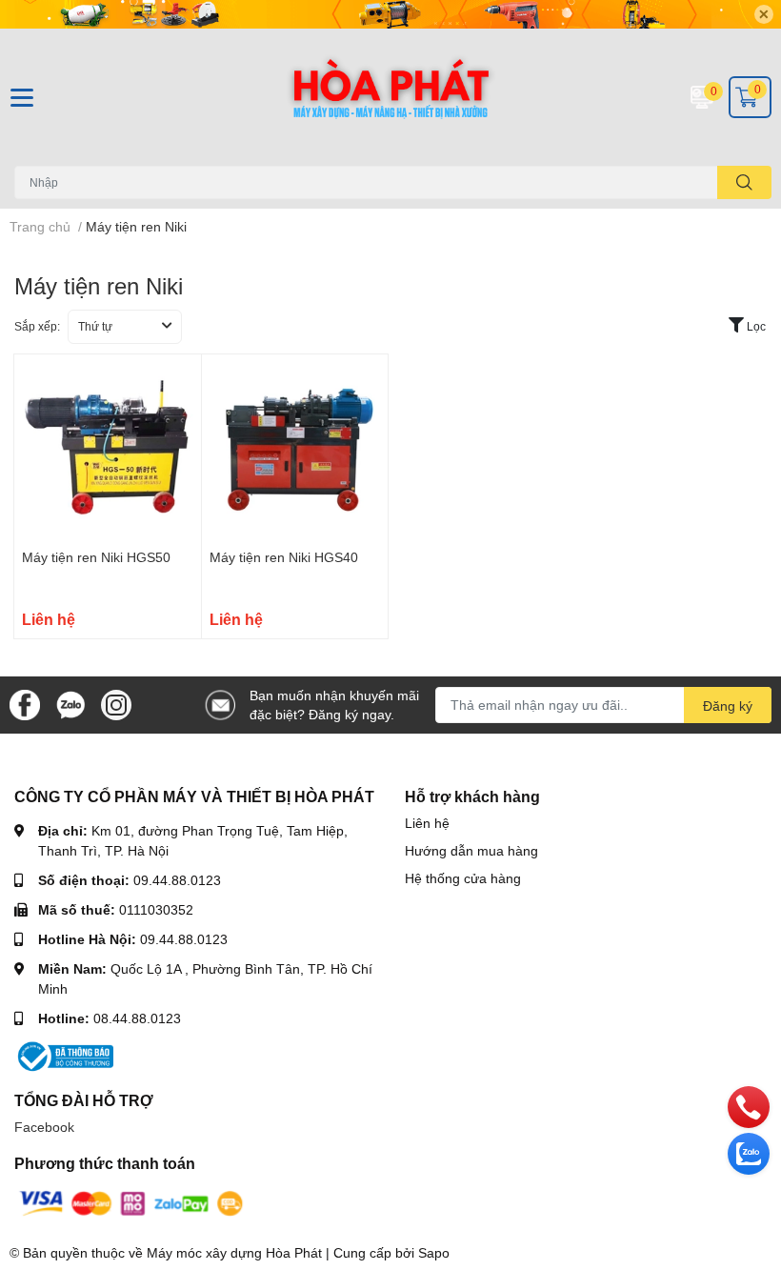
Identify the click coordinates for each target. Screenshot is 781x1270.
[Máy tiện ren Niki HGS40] (295, 448)
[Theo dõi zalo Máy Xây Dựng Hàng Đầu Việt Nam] (70, 703)
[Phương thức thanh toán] (131, 1202)
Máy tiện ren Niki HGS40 (284, 557)
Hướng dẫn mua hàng (471, 850)
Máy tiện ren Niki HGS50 (96, 557)
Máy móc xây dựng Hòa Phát (234, 1252)
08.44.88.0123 (137, 1018)
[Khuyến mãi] (390, 14)
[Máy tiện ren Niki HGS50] (107, 448)
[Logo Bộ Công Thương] (63, 1054)
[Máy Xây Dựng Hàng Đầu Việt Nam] (390, 97)
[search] (744, 182)
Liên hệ (427, 823)
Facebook (44, 1127)
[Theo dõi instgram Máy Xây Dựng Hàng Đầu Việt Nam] (116, 703)
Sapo (434, 1252)
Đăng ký (727, 705)
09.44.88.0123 (177, 880)
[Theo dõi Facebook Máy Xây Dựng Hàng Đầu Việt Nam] (25, 703)
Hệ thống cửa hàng (463, 878)
